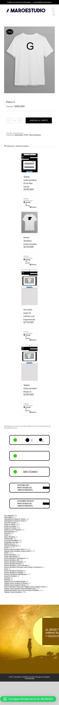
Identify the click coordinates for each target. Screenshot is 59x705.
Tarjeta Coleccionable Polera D (30, 388)
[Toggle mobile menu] (53, 8)
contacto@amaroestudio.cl (42, 2)
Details (34, 207)
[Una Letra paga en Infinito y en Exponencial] (29, 287)
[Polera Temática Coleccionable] (29, 222)
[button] (28, 699)
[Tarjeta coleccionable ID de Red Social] (29, 162)
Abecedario (19, 135)
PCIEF (26, 135)
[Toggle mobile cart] (53, 14)
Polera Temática (35, 135)
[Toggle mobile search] (53, 11)
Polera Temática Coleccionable (30, 240)
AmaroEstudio (29, 678)
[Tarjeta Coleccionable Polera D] (29, 363)
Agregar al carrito (39, 120)
